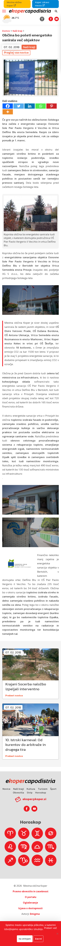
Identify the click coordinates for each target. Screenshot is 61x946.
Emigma (35, 914)
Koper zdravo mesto (42, 4)
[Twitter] (18, 106)
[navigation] (30, 12)
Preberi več (50, 927)
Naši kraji (17, 30)
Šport (53, 789)
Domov (6, 30)
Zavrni (38, 938)
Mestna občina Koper (14, 4)
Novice (6, 789)
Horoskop (40, 792)
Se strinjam (25, 938)
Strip (29, 792)
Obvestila (18, 792)
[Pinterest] (51, 106)
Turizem (42, 789)
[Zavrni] (57, 933)
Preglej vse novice (16, 52)
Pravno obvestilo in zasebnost (30, 891)
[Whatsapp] (40, 106)
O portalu (30, 897)
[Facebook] (8, 106)
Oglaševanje (30, 902)
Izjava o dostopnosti (30, 908)
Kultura (31, 789)
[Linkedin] (29, 106)
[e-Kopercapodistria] (29, 11)
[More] (8, 111)
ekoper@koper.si (34, 799)
